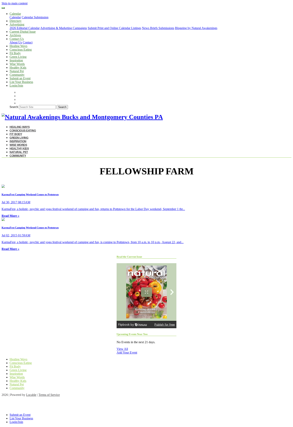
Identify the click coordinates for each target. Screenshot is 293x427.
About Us (16, 42)
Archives (15, 35)
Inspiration (16, 60)
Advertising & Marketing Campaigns (63, 28)
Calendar (15, 17)
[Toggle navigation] (3, 8)
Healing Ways (18, 46)
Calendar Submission (35, 17)
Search (14, 107)
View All (122, 349)
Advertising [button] (17, 24)
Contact (27, 42)
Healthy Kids (18, 67)
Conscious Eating (21, 49)
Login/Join (16, 85)
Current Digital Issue (23, 31)
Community (17, 74)
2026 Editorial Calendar (25, 28)
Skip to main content (15, 3)
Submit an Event (20, 78)
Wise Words (17, 64)
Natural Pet (17, 71)
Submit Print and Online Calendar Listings (114, 28)
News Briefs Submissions (158, 28)
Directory (16, 21)
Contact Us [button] (17, 39)
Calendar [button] (15, 13)
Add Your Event (127, 352)
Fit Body (15, 53)
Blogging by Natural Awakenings (196, 28)
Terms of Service (49, 394)
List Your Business (21, 82)
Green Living (18, 56)
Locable (31, 394)
